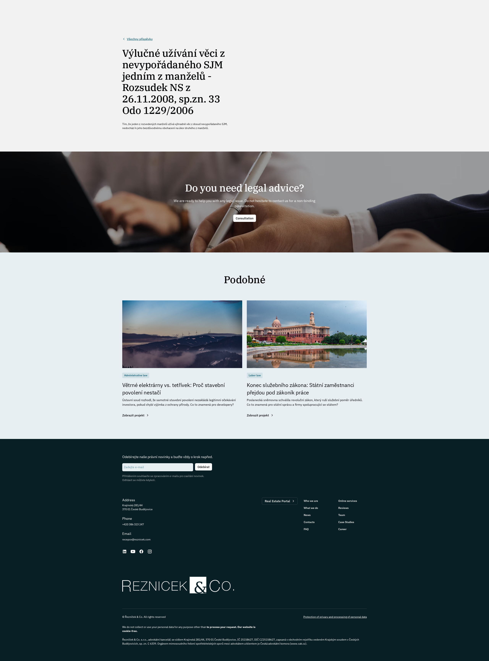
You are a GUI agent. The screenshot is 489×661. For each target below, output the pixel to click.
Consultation (244, 218)
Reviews (343, 508)
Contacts (309, 522)
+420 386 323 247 (133, 524)
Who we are (311, 501)
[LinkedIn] (124, 551)
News (307, 515)
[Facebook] (141, 551)
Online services (347, 501)
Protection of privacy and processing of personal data (335, 617)
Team (341, 515)
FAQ (306, 529)
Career (342, 529)
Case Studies (346, 522)
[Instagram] (150, 551)
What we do (311, 508)
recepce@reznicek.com (136, 539)
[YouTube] (133, 551)
